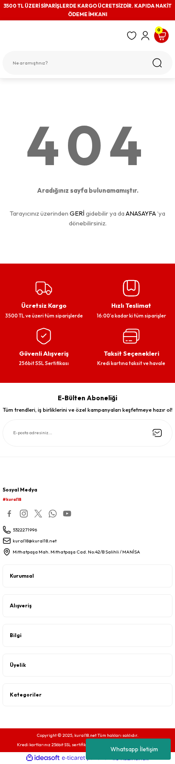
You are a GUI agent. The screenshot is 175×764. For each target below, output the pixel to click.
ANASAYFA (141, 213)
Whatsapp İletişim (134, 749)
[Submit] (157, 433)
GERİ (77, 213)
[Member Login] (145, 36)
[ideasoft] (43, 758)
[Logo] (62, 37)
